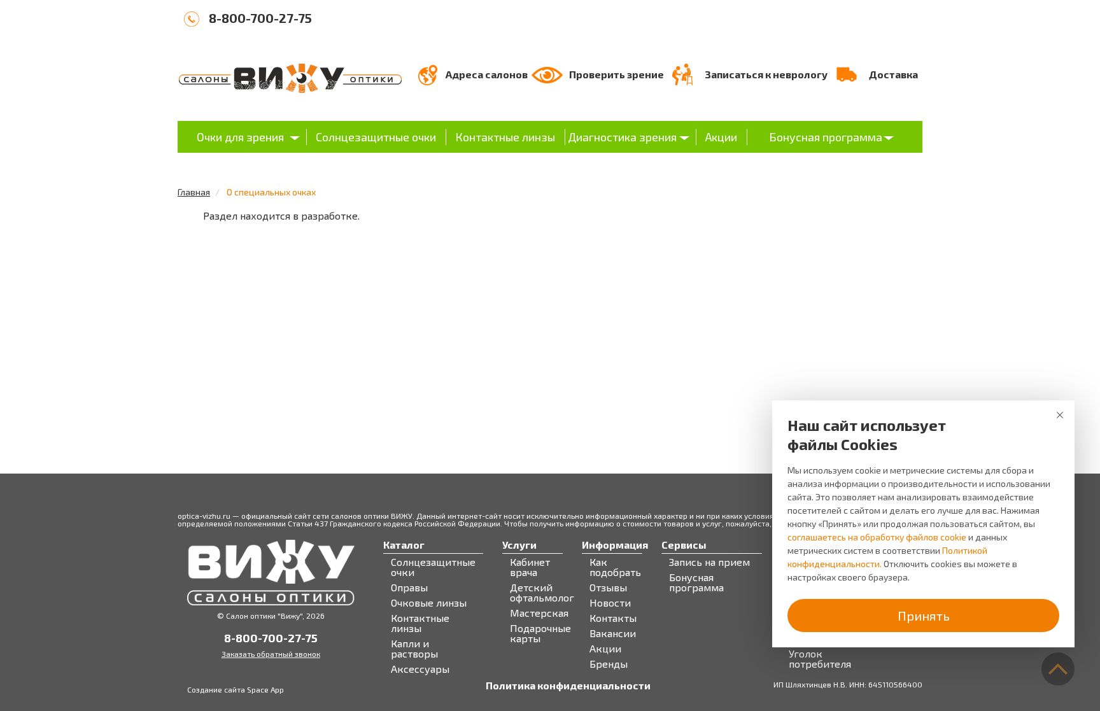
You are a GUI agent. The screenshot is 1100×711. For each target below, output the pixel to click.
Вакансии (612, 633)
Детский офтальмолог (542, 592)
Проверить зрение (616, 74)
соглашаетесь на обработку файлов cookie (876, 536)
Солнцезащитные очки (376, 137)
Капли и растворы (414, 648)
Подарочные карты (540, 633)
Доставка (893, 74)
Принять (924, 615)
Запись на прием (709, 562)
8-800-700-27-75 (260, 17)
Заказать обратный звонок (271, 654)
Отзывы (608, 587)
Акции (721, 137)
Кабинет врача (530, 567)
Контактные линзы (505, 137)
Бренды (608, 664)
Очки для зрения (240, 137)
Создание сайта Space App (235, 689)
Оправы (409, 587)
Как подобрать (615, 567)
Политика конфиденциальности (568, 685)
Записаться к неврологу (766, 74)
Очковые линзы (429, 603)
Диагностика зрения (622, 137)
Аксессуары (420, 669)
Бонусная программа (825, 137)
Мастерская (539, 613)
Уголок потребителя (820, 659)
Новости (610, 603)
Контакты (613, 618)
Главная (194, 192)
